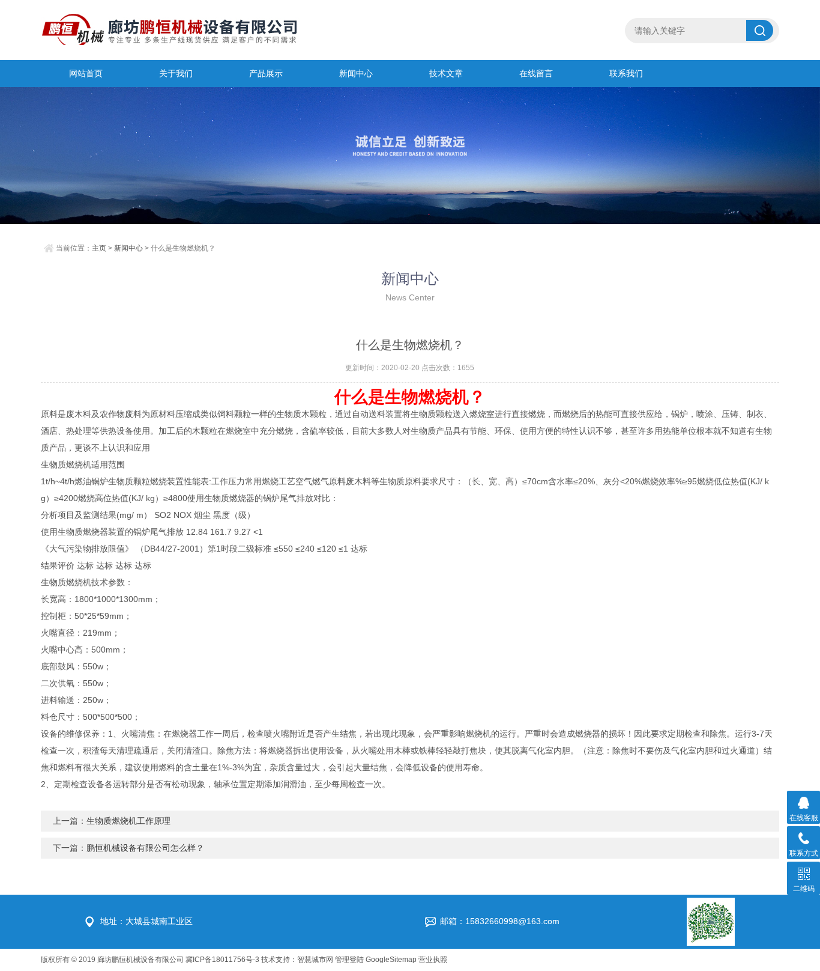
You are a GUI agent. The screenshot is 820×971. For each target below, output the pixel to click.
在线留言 (536, 73)
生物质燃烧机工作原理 (128, 821)
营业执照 (432, 959)
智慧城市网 (315, 959)
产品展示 (266, 73)
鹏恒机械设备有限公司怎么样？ (145, 848)
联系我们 (626, 73)
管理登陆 (349, 959)
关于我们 (176, 73)
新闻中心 (356, 73)
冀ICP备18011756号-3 (222, 959)
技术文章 (446, 73)
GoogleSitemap (391, 959)
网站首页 (86, 73)
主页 (99, 248)
